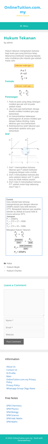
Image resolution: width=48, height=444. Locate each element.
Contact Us (11, 369)
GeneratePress (24, 440)
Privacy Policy (13, 385)
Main (8, 376)
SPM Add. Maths (14, 418)
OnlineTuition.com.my (22, 9)
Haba (9, 263)
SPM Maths (11, 421)
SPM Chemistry (14, 405)
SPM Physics (12, 408)
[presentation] (23, 65)
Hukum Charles (14, 270)
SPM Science (12, 415)
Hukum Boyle (13, 267)
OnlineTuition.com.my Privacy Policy (21, 380)
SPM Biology (12, 412)
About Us (10, 366)
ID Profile (11, 373)
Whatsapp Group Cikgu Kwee (20, 388)
